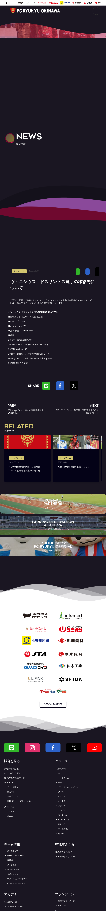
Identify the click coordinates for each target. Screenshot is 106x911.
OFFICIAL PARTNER (53, 704)
